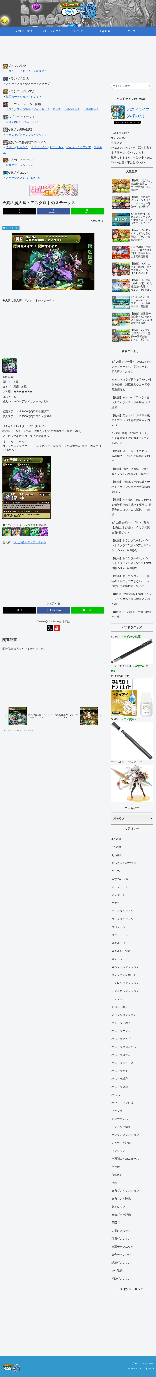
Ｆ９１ (10, 71)
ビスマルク (57, 147)
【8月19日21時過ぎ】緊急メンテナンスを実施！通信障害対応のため (132, 598)
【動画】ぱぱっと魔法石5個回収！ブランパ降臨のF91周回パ (130, 471)
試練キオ (41, 71)
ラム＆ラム (26, 165)
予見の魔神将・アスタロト (29, 542)
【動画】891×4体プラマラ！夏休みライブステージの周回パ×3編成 (131, 402)
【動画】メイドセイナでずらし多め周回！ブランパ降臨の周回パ (131, 456)
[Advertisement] (53, 52)
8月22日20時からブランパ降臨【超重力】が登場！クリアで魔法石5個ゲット (131, 527)
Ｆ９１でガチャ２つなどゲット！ (26, 134)
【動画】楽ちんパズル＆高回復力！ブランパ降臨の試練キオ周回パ (131, 420)
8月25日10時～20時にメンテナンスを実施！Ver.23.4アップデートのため (132, 438)
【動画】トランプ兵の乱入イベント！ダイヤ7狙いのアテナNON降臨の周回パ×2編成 (132, 563)
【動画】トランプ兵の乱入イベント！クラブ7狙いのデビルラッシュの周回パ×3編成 (131, 545)
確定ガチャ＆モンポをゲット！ (25, 96)
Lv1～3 (24, 177)
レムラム (22, 147)
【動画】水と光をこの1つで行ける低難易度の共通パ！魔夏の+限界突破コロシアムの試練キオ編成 (132, 507)
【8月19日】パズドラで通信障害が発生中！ (132, 614)
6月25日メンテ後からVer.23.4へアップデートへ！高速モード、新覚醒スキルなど (131, 366)
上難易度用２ (91, 109)
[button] (149, 86)
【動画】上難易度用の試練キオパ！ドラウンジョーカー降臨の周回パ (131, 486)
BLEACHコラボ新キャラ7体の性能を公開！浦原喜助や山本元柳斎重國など (131, 384)
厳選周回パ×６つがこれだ (22, 122)
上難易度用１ (72, 109)
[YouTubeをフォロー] (57, 628)
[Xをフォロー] (50, 628)
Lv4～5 (35, 177)
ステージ (11, 177)
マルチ (57, 109)
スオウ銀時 (24, 109)
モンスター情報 (12, 228)
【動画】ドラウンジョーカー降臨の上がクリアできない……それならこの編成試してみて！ (131, 581)
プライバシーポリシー (142, 1363)
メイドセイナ (25, 71)
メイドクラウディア (78, 147)
